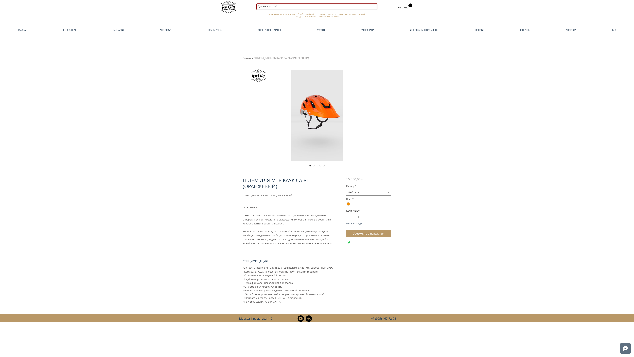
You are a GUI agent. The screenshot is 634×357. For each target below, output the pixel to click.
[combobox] (368, 192)
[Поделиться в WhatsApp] (348, 242)
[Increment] (359, 217)
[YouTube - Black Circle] (301, 318)
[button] (405, 6)
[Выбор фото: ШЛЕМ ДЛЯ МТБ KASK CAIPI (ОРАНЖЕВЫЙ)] (310, 165)
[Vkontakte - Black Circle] (309, 318)
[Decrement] (349, 217)
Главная (248, 58)
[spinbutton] (354, 217)
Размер (351, 186)
